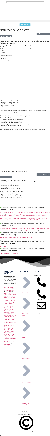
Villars (25, 218)
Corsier (7, 214)
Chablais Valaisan (26, 228)
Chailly (15, 212)
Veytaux (22, 218)
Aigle (1, 212)
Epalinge (22, 214)
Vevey (18, 218)
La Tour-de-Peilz (36, 214)
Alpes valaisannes (4, 228)
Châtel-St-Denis (16, 237)
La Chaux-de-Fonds (4, 253)
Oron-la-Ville (15, 217)
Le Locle (12, 253)
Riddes (10, 230)
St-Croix (2, 218)
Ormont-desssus (8, 217)
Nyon (39, 215)
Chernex (12, 219)
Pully (31, 217)
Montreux (11, 322)
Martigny (43, 228)
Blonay (11, 212)
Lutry (24, 215)
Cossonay (12, 214)
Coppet (6, 246)
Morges (31, 215)
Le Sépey (6, 215)
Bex (9, 228)
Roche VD (39, 217)
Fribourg (10, 237)
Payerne (20, 217)
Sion (20, 230)
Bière (9, 212)
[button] (25, 21)
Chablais (20, 228)
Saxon (14, 230)
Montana (14, 321)
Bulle (6, 237)
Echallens (17, 214)
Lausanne (43, 214)
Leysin (17, 215)
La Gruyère (22, 237)
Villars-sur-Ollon (31, 218)
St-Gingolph (25, 230)
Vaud (15, 340)
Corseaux (17, 219)
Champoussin (14, 228)
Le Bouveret (38, 228)
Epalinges (11, 306)
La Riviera (25, 219)
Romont (30, 237)
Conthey (33, 228)
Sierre (17, 230)
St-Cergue (46, 217)
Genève (1, 246)
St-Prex (6, 218)
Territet (10, 218)
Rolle (43, 217)
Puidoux (28, 217)
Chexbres (25, 212)
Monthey (7, 230)
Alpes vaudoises (6, 219)
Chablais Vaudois (40, 212)
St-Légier (36, 219)
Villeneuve (38, 218)
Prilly (24, 217)
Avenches (2, 237)
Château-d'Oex (31, 212)
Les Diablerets (11, 215)
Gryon (21, 219)
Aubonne (5, 212)
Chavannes (20, 212)
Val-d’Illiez (36, 230)
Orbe (42, 215)
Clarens (46, 212)
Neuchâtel (16, 253)
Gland (25, 214)
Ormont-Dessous (8, 326)
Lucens (20, 215)
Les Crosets (31, 219)
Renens (34, 217)
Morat (26, 237)
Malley (27, 215)
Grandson (30, 214)
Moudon (35, 215)
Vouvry (40, 230)
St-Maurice (30, 230)
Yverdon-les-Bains (8, 345)
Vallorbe (14, 218)
